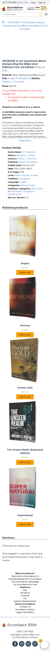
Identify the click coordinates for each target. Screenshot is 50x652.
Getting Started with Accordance (25, 579)
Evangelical (24, 178)
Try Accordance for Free (25, 584)
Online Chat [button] (22, 2)
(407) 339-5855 (9, 2)
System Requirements (25, 601)
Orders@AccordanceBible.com (25, 634)
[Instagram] (21, 644)
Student (34, 175)
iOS (25, 598)
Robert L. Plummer (13, 81)
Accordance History (25, 609)
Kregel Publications (19, 78)
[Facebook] (15, 644)
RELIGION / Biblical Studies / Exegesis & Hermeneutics (25, 191)
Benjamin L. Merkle (25, 155)
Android (25, 595)
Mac (25, 590)
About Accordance (25, 604)
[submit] (40, 14)
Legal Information (25, 612)
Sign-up (42, 2)
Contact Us (25, 606)
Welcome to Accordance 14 (25, 576)
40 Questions (28, 152)
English (23, 182)
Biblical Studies (28, 185)
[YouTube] (28, 644)
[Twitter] (35, 644)
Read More (25, 140)
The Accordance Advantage (25, 581)
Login (33, 2)
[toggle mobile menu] (46, 14)
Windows (25, 593)
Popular (25, 175)
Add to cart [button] (25, 272)
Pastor (18, 175)
